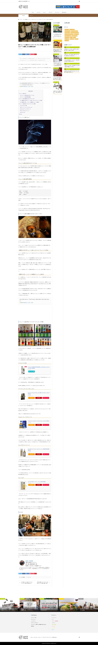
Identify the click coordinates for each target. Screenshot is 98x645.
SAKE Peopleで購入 (31, 371)
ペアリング (50, 12)
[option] (10, 605)
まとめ (20, 114)
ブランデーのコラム (74, 35)
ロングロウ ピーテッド (24, 110)
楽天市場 (38, 397)
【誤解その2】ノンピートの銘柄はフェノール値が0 (29, 102)
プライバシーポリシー (34, 622)
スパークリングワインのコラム (74, 32)
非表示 (31, 91)
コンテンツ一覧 (33, 617)
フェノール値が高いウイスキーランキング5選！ (27, 103)
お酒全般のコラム (72, 29)
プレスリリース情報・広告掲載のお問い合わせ (38, 624)
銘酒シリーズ (66, 40)
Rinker (30, 369)
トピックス (38, 12)
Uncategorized (54, 617)
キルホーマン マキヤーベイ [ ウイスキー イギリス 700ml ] (38, 420)
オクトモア (22, 112)
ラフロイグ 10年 (23, 105)
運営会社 (32, 626)
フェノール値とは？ (22, 93)
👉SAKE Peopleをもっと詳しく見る (26, 86)
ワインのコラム (67, 37)
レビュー (44, 12)
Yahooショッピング (46, 397)
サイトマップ (57, 12)
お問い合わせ (64, 12)
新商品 (71, 37)
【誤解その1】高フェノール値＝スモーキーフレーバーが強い (31, 100)
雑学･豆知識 (54, 624)
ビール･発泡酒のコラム (68, 35)
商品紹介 (24, 577)
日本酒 (74, 37)
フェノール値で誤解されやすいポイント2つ (27, 98)
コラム (33, 12)
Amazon (31, 397)
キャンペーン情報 (67, 32)
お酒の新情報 (66, 29)
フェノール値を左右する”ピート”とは (27, 95)
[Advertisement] (34, 313)
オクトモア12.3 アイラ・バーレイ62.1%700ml (37, 481)
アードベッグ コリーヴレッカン (26, 107)
